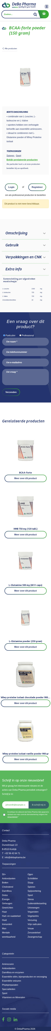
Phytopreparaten (10, 985)
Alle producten (11, 48)
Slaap (30, 882)
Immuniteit (7, 924)
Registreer (37, 187)
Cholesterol (7, 887)
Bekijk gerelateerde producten (22, 160)
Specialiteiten (8, 989)
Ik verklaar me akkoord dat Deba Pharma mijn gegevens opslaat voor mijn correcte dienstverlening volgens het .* (28, 814)
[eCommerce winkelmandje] (43, 14)
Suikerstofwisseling (37, 903)
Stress (31, 899)
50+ (4, 874)
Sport (30, 895)
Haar (4, 912)
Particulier (10, 335)
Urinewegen (33, 908)
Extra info (13, 269)
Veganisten (33, 912)
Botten (5, 882)
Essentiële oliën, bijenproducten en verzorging (24, 977)
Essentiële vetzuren (11, 981)
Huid (4, 920)
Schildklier (33, 878)
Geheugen (7, 903)
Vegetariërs (33, 916)
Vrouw (31, 928)
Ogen (30, 874)
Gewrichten (7, 908)
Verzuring (32, 920)
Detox (5, 895)
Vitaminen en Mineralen (13, 997)
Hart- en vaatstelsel (11, 916)
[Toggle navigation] (46, 6)
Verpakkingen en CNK (23, 257)
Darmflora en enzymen (13, 972)
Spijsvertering (34, 891)
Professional (28, 335)
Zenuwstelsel (34, 932)
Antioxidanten (8, 878)
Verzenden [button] (11, 392)
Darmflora (7, 891)
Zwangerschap (35, 937)
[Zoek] (35, 14)
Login (11, 187)
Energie (6, 899)
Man (4, 928)
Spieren (31, 887)
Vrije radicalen (34, 924)
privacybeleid (12, 817)
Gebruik (11, 245)
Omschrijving (16, 233)
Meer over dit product (25, 478)
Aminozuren (8, 964)
